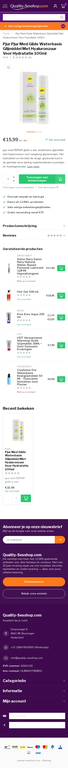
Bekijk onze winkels (34, 593)
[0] (63, 6)
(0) (30, 57)
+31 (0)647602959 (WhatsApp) (30, 647)
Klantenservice (34, 582)
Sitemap (46, 760)
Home (6, 33)
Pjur (5, 58)
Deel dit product (47, 187)
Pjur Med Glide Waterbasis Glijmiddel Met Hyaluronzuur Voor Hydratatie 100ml (17, 460)
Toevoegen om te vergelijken (18, 187)
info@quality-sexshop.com (27, 658)
